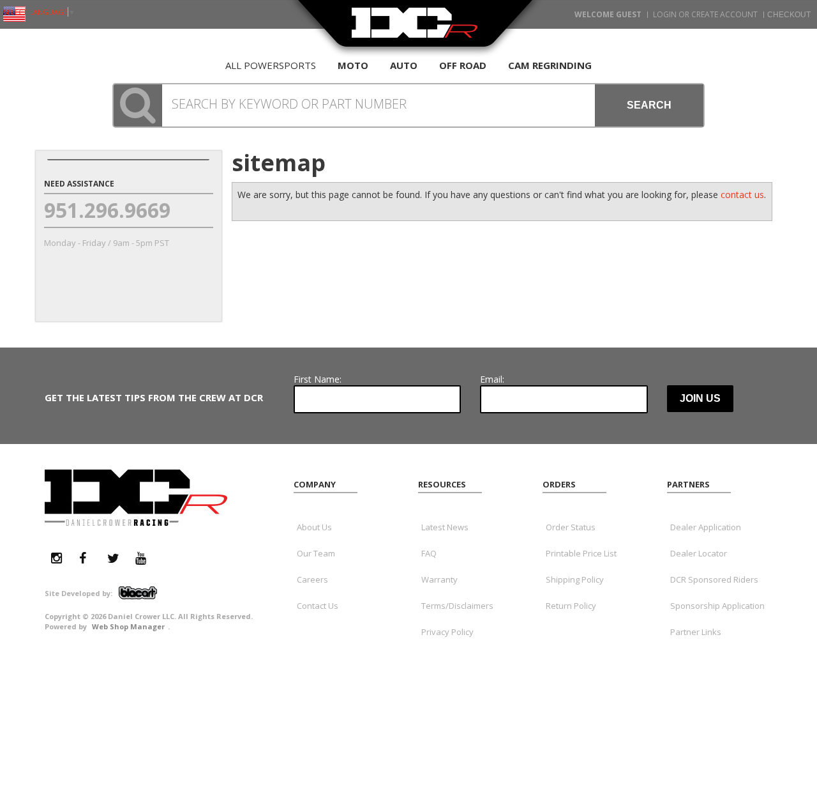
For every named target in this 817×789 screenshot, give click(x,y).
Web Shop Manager (128, 626)
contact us (742, 194)
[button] (408, 105)
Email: (492, 379)
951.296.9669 (107, 210)
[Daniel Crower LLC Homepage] (415, 30)
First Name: (317, 379)
